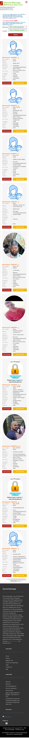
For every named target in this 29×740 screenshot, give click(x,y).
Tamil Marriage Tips (11, 686)
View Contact (7, 83)
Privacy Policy (9, 690)
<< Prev (8, 579)
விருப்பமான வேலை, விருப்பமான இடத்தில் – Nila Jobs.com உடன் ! (13, 694)
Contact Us (9, 667)
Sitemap (8, 682)
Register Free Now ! (13, 641)
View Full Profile (20, 83)
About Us (8, 684)
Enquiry (8, 658)
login (13, 380)
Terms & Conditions (11, 688)
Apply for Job (9, 660)
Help (7, 669)
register (19, 380)
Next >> (19, 581)
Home (7, 656)
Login (7, 665)
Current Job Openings (12, 662)
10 (15, 581)
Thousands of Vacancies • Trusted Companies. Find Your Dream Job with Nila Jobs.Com (13, 701)
